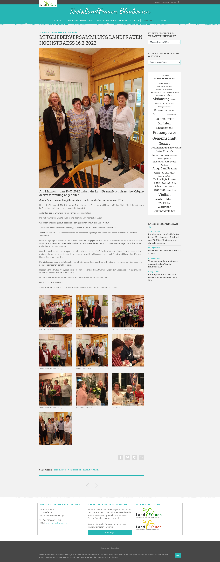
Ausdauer (157, 103)
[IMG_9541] (92, 389)
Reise (174, 183)
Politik (156, 182)
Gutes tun (157, 155)
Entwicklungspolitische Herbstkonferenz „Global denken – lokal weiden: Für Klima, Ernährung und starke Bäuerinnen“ (164, 238)
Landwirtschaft (164, 176)
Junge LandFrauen (106, 20)
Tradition (159, 190)
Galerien (161, 20)
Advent (170, 95)
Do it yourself (164, 119)
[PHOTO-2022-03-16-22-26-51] (92, 311)
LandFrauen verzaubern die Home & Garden (164, 252)
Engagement (164, 128)
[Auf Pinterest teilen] (134, 457)
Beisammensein (164, 110)
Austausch (169, 103)
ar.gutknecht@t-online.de (56, 523)
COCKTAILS (171, 114)
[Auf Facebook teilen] (120, 457)
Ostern (173, 179)
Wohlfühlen (164, 203)
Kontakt (173, 2)
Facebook (165, 2)
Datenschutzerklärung (108, 557)
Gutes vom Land (171, 155)
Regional (166, 183)
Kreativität (168, 172)
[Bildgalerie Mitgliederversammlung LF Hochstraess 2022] (128, 389)
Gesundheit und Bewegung (166, 147)
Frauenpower (60, 469)
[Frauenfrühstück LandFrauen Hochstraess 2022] (96, 486)
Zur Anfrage (109, 532)
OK (177, 555)
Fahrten (134, 20)
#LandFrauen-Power (164, 89)
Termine (123, 20)
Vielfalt (164, 194)
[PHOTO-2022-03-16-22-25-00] (55, 428)
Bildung (158, 114)
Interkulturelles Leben (164, 161)
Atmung (173, 99)
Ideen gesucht (164, 158)
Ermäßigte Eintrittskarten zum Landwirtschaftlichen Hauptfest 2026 (162, 277)
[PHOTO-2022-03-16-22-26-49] (128, 311)
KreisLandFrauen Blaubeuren (110, 11)
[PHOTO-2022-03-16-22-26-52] (55, 311)
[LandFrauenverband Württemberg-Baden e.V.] (149, 513)
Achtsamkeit (160, 95)
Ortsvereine (87, 20)
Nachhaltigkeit (161, 179)
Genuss (164, 143)
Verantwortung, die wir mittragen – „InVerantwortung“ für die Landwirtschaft (164, 264)
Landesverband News (163, 223)
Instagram (157, 2)
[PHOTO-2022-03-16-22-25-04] (55, 350)
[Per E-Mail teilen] (141, 457)
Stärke (171, 186)
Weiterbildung (164, 199)
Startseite (60, 20)
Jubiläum (164, 165)
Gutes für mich (164, 151)
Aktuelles (148, 20)
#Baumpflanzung (164, 84)
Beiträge (57, 32)
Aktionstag (161, 99)
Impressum (105, 548)
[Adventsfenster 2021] (87, 486)
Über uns (73, 20)
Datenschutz (115, 548)
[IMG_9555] (128, 350)
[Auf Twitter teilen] (127, 457)
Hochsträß (72, 32)
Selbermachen (161, 186)
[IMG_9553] (55, 389)
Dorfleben (164, 123)
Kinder (157, 172)
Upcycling (171, 190)
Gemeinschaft (74, 469)
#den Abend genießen (164, 86)
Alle (64, 32)
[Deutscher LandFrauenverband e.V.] (149, 525)
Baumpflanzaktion (164, 107)
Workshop (164, 207)
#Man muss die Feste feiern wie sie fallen (165, 92)
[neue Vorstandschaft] (91, 118)
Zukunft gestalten (91, 469)
